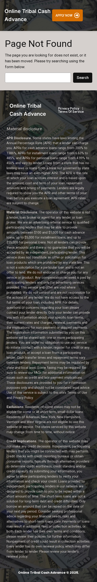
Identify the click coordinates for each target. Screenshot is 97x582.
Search (83, 77)
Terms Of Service (71, 111)
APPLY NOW (63, 15)
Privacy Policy (68, 108)
